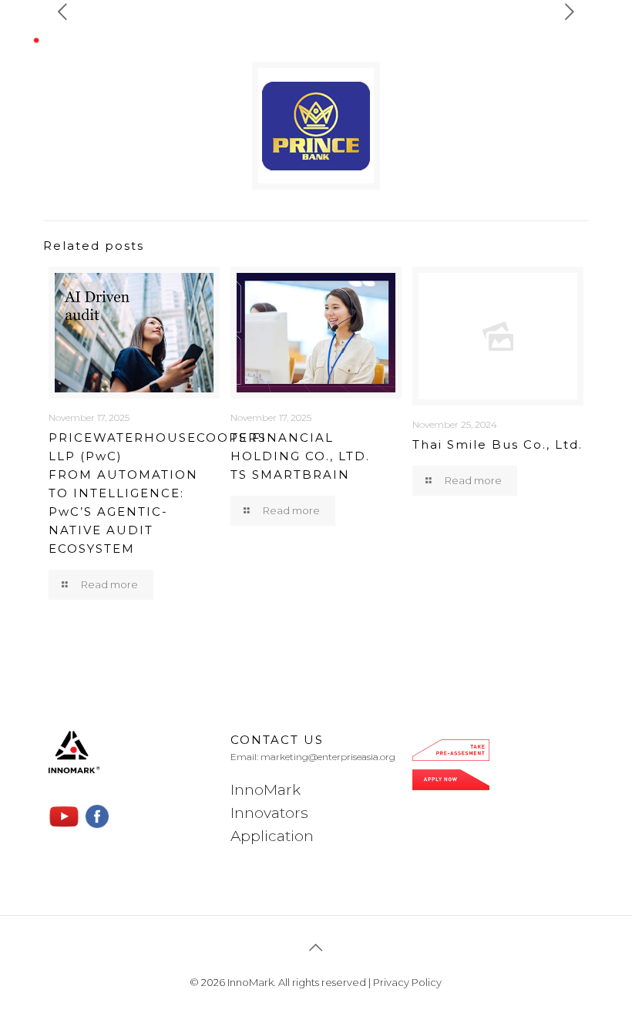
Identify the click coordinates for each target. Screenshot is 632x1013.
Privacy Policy (407, 982)
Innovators (269, 813)
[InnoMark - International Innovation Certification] (98, 35)
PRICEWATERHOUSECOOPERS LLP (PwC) (158, 493)
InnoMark (265, 790)
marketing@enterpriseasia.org (328, 756)
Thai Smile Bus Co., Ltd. (497, 444)
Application (272, 836)
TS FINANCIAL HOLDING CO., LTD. (300, 456)
